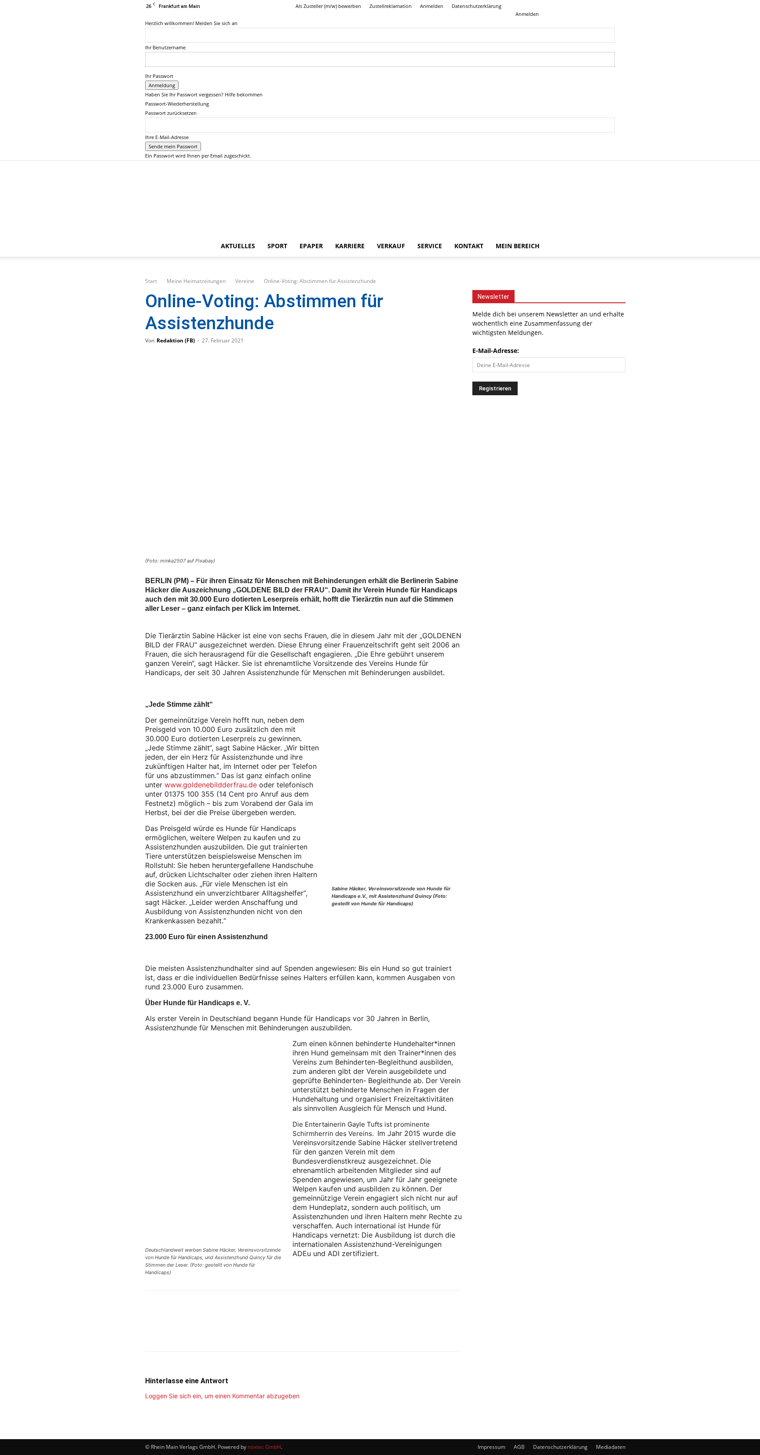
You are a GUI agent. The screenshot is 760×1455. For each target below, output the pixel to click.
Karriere (350, 246)
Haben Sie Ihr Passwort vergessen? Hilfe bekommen (204, 94)
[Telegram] (216, 1328)
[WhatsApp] (187, 1328)
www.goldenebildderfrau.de (210, 784)
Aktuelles (238, 246)
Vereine (244, 281)
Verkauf (391, 246)
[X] (608, 6)
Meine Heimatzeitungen (196, 281)
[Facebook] (579, 6)
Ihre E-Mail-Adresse (167, 137)
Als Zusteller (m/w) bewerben (328, 6)
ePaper (311, 246)
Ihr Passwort (159, 76)
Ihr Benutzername (165, 47)
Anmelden (431, 6)
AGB (519, 1447)
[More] (245, 1328)
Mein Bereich (518, 246)
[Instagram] (593, 6)
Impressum (491, 1447)
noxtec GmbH (264, 1447)
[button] (604, 246)
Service (429, 246)
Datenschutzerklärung (476, 6)
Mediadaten (610, 1447)
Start (151, 281)
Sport (277, 246)
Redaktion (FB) (176, 340)
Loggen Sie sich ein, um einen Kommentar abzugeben (222, 1396)
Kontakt (468, 246)
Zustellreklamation (390, 6)
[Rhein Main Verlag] (380, 198)
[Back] (517, 4)
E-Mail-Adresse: (495, 350)
